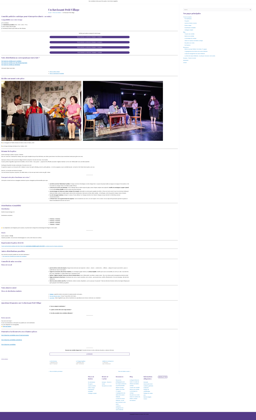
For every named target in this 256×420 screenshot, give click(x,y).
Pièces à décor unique (55, 71)
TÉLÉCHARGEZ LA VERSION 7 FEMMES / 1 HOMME (89, 52)
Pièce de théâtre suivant (124, 371)
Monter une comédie (189, 36)
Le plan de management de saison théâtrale (195, 53)
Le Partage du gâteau (80, 361)
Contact (185, 62)
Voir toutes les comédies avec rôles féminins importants (14, 62)
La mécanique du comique (190, 38)
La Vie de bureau (53, 361)
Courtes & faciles (92, 385)
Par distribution (188, 18)
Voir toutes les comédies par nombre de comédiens (14, 256)
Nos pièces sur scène (189, 43)
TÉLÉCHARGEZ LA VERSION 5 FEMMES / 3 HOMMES (89, 42)
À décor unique (188, 25)
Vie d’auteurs (188, 45)
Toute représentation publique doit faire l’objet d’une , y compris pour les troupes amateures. (32, 246)
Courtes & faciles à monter (191, 23)
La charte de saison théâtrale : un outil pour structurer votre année (200, 56)
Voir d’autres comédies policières (11, 340)
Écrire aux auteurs (7, 326)
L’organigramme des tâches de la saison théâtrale (196, 51)
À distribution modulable (190, 27)
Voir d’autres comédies (8, 344)
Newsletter (185, 60)
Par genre (187, 21)
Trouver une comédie (189, 34)
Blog (184, 32)
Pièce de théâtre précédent (55, 371)
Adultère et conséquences (108, 361)
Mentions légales (147, 397)
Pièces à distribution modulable (57, 73)
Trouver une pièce (187, 17)
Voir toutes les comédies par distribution (10, 64)
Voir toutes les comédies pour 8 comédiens (11, 61)
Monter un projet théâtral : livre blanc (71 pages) (196, 49)
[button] (163, 377)
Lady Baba (52, 298)
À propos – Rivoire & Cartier (189, 58)
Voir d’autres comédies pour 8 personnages (15, 335)
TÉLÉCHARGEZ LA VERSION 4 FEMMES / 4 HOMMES (89, 37)
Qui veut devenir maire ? (55, 296)
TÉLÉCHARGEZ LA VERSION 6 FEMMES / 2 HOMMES (89, 47)
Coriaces (52, 294)
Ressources (186, 47)
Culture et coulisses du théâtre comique (194, 40)
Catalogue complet (189, 30)
